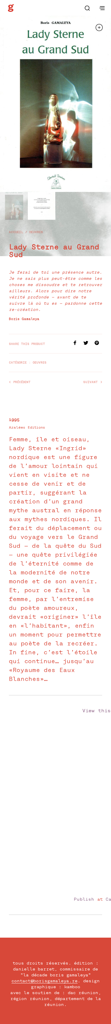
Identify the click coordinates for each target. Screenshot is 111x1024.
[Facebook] (78, 343)
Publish (84, 899)
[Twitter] (88, 343)
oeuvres (36, 232)
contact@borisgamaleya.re (45, 981)
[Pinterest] (98, 343)
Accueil (16, 232)
